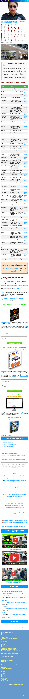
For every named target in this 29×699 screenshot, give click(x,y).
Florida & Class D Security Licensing (9, 444)
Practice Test (2, 1)
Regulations (10, 0)
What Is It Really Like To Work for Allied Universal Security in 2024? (14, 526)
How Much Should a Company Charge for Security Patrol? (12, 298)
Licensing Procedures (5, 666)
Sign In (25, 1)
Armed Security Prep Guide (6, 652)
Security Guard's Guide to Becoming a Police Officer (11, 650)
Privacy (16, 696)
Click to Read (19, 283)
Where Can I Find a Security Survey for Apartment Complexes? (14, 489)
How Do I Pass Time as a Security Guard (14, 496)
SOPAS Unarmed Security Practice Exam (9, 659)
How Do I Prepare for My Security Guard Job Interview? (14, 475)
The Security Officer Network (17, 684)
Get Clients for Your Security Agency (8, 648)
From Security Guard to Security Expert (9, 649)
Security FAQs (15, 1)
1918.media (16, 693)
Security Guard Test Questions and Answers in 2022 (14, 478)
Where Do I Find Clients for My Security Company (14, 505)
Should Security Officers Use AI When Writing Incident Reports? (14, 520)
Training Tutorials (4, 657)
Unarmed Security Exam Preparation (8, 647)
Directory (3, 634)
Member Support (21, 1)
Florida (2, 674)
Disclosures (11, 696)
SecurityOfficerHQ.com (5, 322)
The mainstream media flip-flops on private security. (17, 608)
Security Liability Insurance (6, 668)
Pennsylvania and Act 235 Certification (9, 453)
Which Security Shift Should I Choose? (14, 501)
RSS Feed (3, 639)
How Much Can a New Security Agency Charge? (10, 281)
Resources (3, 667)
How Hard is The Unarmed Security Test (14, 515)
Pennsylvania (4, 678)
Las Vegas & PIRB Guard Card (7, 446)
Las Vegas (3, 675)
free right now (25, 374)
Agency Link (25, 89)
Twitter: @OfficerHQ (5, 637)
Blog (2, 633)
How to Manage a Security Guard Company (9, 653)
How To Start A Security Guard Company (9, 645)
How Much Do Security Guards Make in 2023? (14, 503)
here (10, 435)
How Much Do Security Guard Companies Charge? (14, 507)
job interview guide (9, 434)
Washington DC (4, 680)
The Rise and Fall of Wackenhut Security (9, 624)
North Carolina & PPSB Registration (8, 448)
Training (6, 0)
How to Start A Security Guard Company (10, 268)
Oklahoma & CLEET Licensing (7, 451)
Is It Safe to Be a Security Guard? (14, 498)
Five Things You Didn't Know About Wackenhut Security (12, 627)
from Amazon (14, 271)
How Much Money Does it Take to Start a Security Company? (14, 469)
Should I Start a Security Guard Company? (14, 484)
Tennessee (3, 679)
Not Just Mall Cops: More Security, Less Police (16, 602)
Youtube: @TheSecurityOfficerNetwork (9, 638)
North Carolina (4, 677)
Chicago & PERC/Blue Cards (7, 442)
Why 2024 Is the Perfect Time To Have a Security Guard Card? (14, 494)
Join (28, 0)
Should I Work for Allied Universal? (14, 518)
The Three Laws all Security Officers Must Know (14, 492)
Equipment (3, 661)
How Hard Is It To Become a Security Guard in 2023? (14, 509)
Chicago (3, 673)
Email (2, 636)
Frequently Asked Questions (7, 660)
